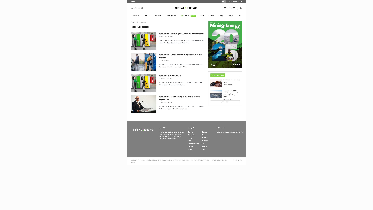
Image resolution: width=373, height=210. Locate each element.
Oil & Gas (147, 15)
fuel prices (143, 22)
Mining (133, 1)
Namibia (204, 132)
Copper (230, 15)
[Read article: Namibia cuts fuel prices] (143, 83)
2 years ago (229, 84)
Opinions (205, 141)
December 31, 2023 (166, 78)
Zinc (239, 15)
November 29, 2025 (166, 37)
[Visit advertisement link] (225, 44)
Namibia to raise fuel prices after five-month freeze (181, 33)
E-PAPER (189, 15)
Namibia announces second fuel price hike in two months (180, 56)
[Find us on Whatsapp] (142, 8)
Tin (203, 144)
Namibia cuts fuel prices (170, 75)
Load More (225, 102)
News (203, 135)
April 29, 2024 (164, 60)
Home (132, 22)
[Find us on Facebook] (138, 8)
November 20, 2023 (166, 102)
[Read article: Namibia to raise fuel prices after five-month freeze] (143, 41)
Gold (202, 15)
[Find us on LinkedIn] (132, 8)
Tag (137, 22)
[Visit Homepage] (186, 8)
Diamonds (135, 15)
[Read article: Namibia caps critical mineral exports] (216, 83)
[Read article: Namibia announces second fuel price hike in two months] (143, 62)
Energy (221, 15)
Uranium (158, 15)
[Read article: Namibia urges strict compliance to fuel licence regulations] (143, 104)
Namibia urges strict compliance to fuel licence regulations (179, 98)
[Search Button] (241, 8)
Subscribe (230, 8)
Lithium (211, 15)
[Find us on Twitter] (135, 8)
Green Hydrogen (171, 15)
